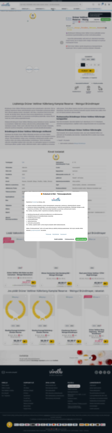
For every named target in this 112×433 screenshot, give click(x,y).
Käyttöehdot (55, 234)
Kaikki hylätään (58, 239)
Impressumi (63, 234)
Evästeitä (34, 202)
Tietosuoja (48, 234)
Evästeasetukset (69, 239)
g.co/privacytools (35, 230)
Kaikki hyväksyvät (81, 239)
